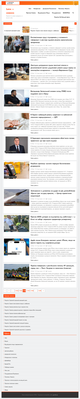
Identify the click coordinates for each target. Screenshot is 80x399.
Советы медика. (9, 387)
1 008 (31, 291)
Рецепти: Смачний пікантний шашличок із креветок (18, 330)
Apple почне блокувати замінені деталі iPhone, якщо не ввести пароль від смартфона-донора (53, 241)
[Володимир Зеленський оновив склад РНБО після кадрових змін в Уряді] (16, 98)
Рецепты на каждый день (62, 17)
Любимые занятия (9, 367)
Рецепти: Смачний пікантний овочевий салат (16, 300)
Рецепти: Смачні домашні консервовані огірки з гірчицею (19, 316)
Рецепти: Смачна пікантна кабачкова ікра (15, 313)
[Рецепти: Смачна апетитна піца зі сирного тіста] (61, 29)
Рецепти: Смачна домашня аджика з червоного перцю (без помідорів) (23, 310)
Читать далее (34, 60)
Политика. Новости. (64, 9)
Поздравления (56, 13)
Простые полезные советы (11, 383)
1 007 (28, 291)
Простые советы (31, 13)
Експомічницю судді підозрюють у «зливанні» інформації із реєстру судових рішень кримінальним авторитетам (51, 40)
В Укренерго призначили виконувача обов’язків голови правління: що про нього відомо (52, 139)
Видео (6, 341)
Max (33, 45)
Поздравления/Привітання (12, 374)
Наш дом (7, 370)
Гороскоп (7, 348)
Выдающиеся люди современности (14, 344)
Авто (30, 9)
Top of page (76, 4)
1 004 (16, 291)
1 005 (20, 291)
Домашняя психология (49, 9)
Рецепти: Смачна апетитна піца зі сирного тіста (16, 307)
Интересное (37, 9)
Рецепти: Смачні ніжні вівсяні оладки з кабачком (41, 31)
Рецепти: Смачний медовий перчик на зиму (16, 320)
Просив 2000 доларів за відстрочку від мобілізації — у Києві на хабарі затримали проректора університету (53, 218)
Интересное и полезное (11, 357)
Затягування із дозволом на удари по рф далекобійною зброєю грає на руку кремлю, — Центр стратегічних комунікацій (53, 193)
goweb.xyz (55, 395)
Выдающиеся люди (44, 13)
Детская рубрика (9, 351)
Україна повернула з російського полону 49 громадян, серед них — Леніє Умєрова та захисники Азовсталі (52, 266)
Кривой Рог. (8, 364)
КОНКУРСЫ (66, 13)
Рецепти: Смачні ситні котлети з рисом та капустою (17, 326)
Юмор (6, 390)
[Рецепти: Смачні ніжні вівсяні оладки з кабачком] (22, 29)
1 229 (39, 291)
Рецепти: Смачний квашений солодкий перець (17, 323)
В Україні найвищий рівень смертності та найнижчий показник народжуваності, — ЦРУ (51, 115)
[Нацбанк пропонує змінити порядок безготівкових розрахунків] (16, 170)
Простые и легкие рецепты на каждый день (16, 380)
